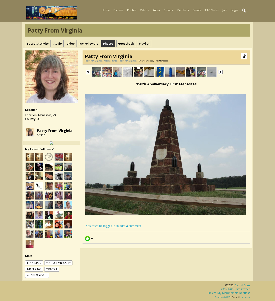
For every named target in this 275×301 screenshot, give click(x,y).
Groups (168, 10)
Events (197, 10)
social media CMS (222, 297)
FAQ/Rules (212, 10)
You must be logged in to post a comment (113, 226)
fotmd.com (242, 285)
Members (183, 10)
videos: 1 (51, 269)
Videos (144, 10)
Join (224, 10)
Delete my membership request (229, 293)
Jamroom (246, 297)
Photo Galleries (110, 60)
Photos (131, 10)
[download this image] (244, 56)
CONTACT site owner (235, 289)
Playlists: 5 (34, 263)
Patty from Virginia (54, 130)
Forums (118, 10)
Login (234, 10)
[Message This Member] (51, 143)
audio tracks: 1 (37, 275)
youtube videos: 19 (58, 263)
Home (106, 10)
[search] (244, 11)
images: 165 (34, 269)
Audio (156, 10)
